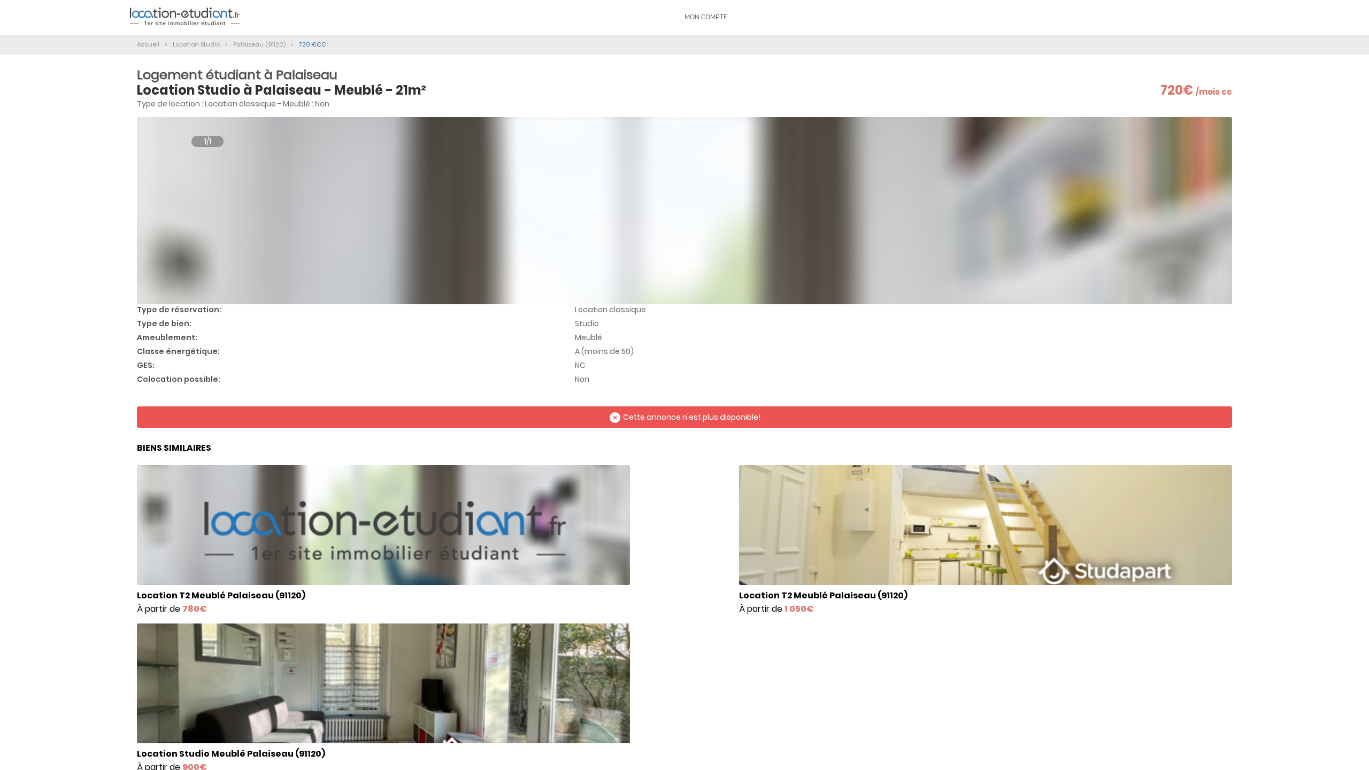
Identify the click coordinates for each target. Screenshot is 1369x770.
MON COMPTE (705, 17)
